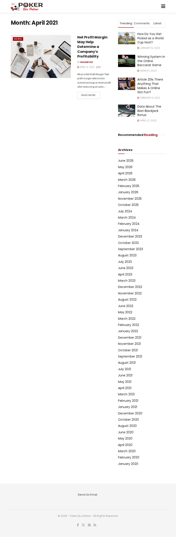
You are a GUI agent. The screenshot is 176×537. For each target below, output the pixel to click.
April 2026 (125, 173)
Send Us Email (87, 495)
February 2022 (128, 325)
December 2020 (130, 413)
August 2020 (127, 426)
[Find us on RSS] (95, 525)
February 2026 (128, 186)
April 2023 (125, 274)
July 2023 (125, 262)
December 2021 (129, 337)
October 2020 (128, 419)
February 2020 (128, 457)
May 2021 (124, 382)
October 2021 (128, 350)
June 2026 (126, 160)
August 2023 (127, 255)
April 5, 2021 (86, 67)
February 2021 (128, 401)
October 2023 (128, 243)
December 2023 (130, 236)
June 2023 (125, 268)
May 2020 (125, 438)
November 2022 (130, 293)
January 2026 (128, 192)
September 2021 (130, 356)
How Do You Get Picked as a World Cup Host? (150, 38)
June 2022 (125, 306)
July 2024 (125, 211)
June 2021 (125, 375)
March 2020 (127, 451)
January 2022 (128, 331)
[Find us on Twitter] (83, 525)
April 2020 (125, 445)
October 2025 (128, 205)
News (18, 39)
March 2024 (127, 217)
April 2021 (124, 388)
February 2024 (129, 224)
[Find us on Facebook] (78, 525)
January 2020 (128, 464)
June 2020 (126, 432)
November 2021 (129, 344)
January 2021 (127, 407)
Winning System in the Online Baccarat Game (151, 61)
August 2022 (127, 299)
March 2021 (126, 394)
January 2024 (128, 230)
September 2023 (130, 249)
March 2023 (126, 280)
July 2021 (124, 369)
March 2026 (127, 180)
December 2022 (130, 287)
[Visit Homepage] (27, 6)
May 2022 (125, 312)
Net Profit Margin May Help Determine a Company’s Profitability (92, 47)
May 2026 (125, 167)
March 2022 (126, 318)
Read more (90, 95)
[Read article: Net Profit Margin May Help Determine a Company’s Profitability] (41, 56)
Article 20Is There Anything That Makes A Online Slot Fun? (150, 85)
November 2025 (130, 198)
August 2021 (127, 363)
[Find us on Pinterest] (89, 525)
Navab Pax (86, 62)
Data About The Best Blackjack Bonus (149, 110)
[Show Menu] (163, 6)
